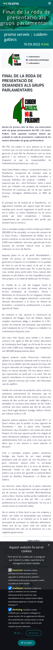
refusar (34, 633)
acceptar (27, 642)
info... (18, 633)
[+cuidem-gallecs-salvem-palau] (26, 60)
